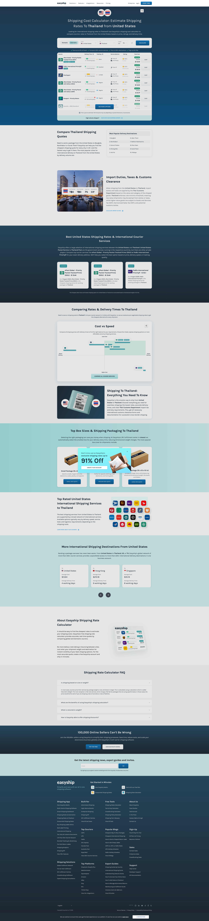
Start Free (146, 3)
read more (125, 917)
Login (138, 3)
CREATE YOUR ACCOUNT (94, 467)
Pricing (108, 3)
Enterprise (131, 3)
